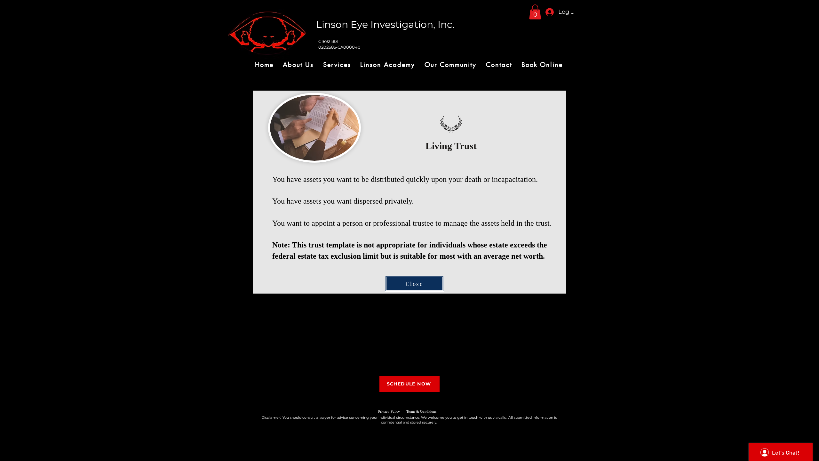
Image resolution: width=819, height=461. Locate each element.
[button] (535, 12)
